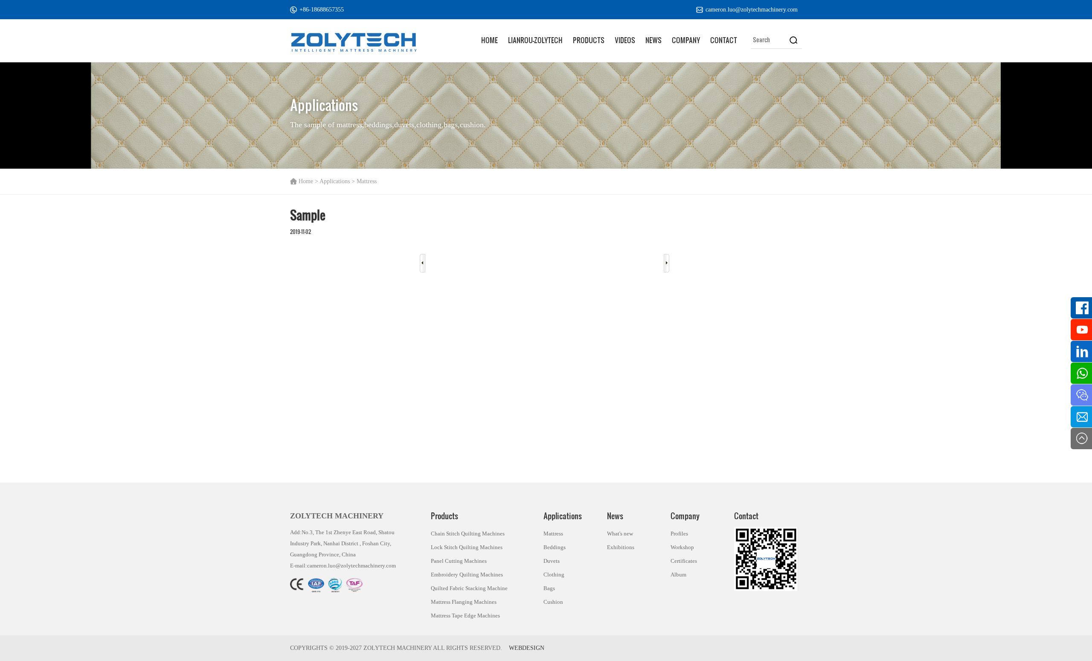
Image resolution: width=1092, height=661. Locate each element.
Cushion (553, 602)
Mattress (553, 533)
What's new (620, 533)
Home (489, 40)
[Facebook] (1081, 308)
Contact (723, 40)
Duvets (551, 561)
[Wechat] (1081, 395)
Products (588, 40)
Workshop (682, 547)
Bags (549, 588)
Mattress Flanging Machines (464, 602)
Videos (625, 40)
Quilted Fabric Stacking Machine (469, 588)
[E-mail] (1081, 416)
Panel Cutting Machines (459, 561)
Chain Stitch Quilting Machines (468, 533)
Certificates (684, 561)
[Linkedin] (1081, 351)
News (653, 40)
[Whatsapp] (1081, 373)
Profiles (679, 533)
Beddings (554, 547)
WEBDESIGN (526, 648)
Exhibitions (620, 547)
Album (678, 574)
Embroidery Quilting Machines (467, 574)
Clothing (553, 574)
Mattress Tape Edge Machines (465, 615)
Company (686, 40)
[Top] (1081, 438)
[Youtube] (1081, 329)
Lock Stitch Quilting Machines (466, 547)
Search (793, 39)
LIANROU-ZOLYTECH (535, 40)
